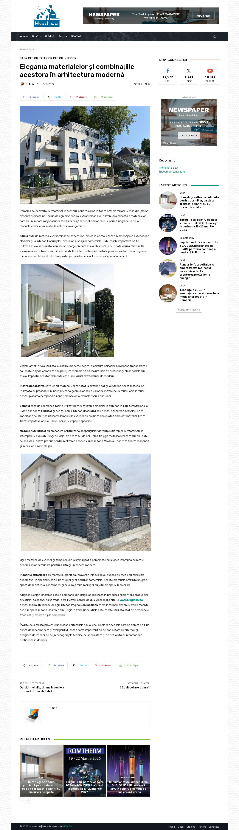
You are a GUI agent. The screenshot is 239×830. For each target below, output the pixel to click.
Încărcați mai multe (188, 309)
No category (128, 777)
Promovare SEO (168, 167)
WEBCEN (67, 826)
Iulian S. (34, 84)
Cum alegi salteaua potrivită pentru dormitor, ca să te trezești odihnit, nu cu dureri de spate (41, 787)
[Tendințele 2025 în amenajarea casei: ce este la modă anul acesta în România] (168, 293)
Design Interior (64, 58)
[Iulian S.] (23, 84)
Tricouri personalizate (172, 171)
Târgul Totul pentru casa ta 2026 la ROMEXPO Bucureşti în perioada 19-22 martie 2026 (84, 787)
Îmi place (168, 68)
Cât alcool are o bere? (135, 687)
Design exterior (40, 58)
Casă (31, 49)
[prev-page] (22, 802)
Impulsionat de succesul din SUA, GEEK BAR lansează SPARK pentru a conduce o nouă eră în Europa (128, 787)
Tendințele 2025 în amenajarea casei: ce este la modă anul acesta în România (199, 295)
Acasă (23, 49)
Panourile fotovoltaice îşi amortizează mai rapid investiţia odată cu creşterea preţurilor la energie (197, 271)
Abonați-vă (210, 68)
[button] (214, 36)
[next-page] (28, 802)
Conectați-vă (189, 68)
